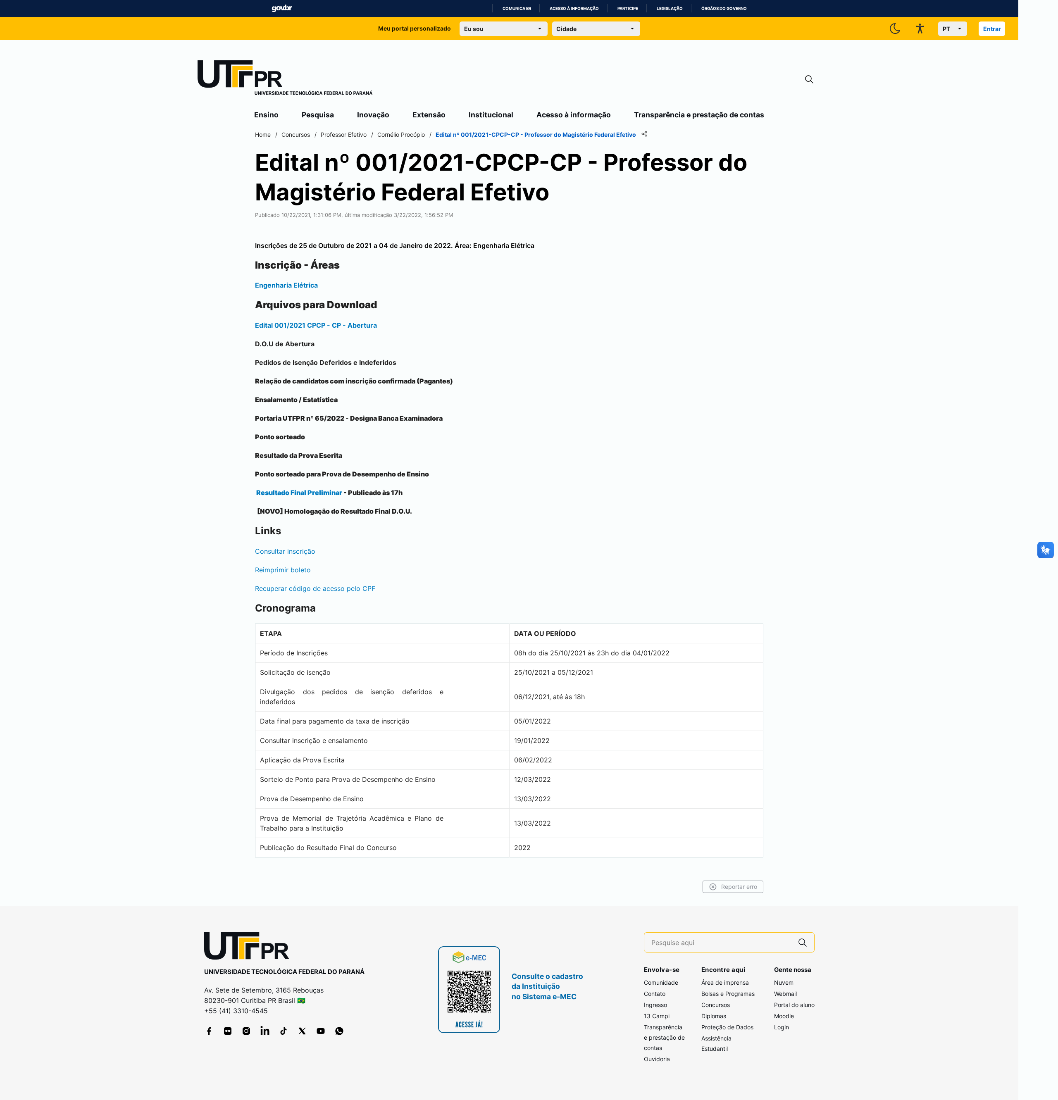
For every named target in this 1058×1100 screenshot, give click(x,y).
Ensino (266, 114)
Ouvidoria (657, 1058)
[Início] (285, 79)
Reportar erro (739, 886)
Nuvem (784, 982)
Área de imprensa (725, 982)
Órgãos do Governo (724, 8)
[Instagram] (246, 1031)
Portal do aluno (794, 1004)
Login (781, 1027)
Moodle (784, 1015)
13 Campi (657, 1015)
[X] (302, 1031)
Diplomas (713, 1015)
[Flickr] (228, 1031)
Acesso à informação (574, 8)
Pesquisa (318, 114)
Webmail (785, 993)
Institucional (491, 114)
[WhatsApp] (339, 1031)
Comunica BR (517, 8)
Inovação (373, 114)
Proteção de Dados (727, 1027)
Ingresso (655, 1004)
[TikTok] (283, 1031)
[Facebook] (209, 1031)
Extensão (429, 114)
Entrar (992, 28)
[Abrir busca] (809, 79)
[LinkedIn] (265, 1031)
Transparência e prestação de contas (699, 114)
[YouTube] (321, 1031)
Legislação (670, 8)
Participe (627, 8)
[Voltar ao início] (249, 947)
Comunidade (661, 982)
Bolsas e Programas (728, 993)
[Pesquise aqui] (802, 942)
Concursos (715, 1004)
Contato (654, 993)
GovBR (282, 8)
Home (263, 134)
